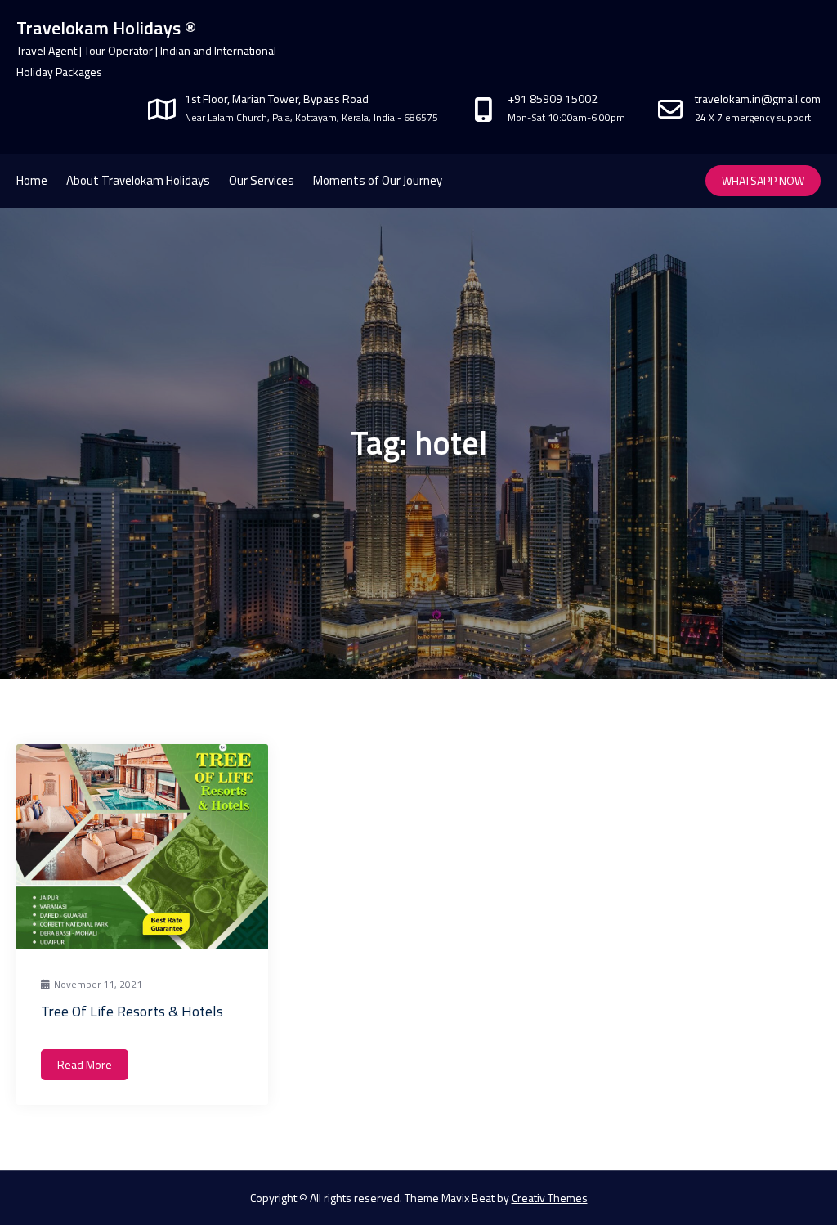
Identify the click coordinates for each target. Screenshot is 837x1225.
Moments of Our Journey (377, 180)
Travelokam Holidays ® (106, 28)
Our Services (261, 180)
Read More (84, 1064)
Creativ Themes (550, 1197)
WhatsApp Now (763, 180)
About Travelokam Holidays (138, 180)
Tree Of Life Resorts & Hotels (132, 1011)
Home (31, 180)
